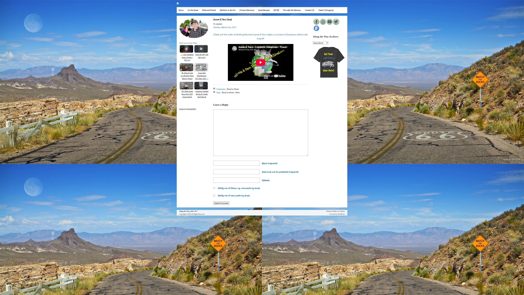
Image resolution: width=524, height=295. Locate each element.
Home (181, 10)
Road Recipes (264, 10)
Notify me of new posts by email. (234, 195)
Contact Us (309, 10)
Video (237, 92)
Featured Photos (209, 10)
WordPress (341, 214)
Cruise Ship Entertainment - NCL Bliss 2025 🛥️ (201, 76)
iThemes (342, 211)
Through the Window (292, 10)
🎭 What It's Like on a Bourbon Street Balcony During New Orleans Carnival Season (187, 78)
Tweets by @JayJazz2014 (187, 109)
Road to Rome (233, 89)
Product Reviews (247, 10)
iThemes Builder (331, 211)
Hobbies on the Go (228, 10)
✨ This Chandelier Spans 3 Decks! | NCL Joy (187, 57)
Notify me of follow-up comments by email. (239, 188)
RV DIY (276, 10)
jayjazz (219, 24)
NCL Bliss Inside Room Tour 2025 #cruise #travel (187, 94)
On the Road (193, 10)
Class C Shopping (325, 10)
